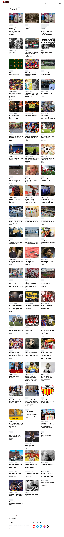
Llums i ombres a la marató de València (46, 434)
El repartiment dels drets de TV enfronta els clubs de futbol (32, 159)
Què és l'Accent (12, 518)
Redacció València (43, 286)
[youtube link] (34, 526)
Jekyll (21, 534)
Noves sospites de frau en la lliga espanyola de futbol (47, 159)
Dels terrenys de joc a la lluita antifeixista (47, 73)
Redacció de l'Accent (29, 56)
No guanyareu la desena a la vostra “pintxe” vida (32, 474)
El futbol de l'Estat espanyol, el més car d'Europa (30, 263)
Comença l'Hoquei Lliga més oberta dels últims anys (31, 137)
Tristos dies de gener (46, 52)
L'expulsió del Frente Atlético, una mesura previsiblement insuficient (15, 95)
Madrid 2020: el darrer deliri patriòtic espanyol (31, 220)
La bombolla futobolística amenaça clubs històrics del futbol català (48, 401)
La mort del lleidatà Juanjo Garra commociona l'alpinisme (16, 201)
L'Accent (42, 96)
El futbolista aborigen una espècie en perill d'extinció (31, 74)
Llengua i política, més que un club (47, 262)
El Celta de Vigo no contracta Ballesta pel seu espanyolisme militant (47, 221)
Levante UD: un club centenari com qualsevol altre (16, 503)
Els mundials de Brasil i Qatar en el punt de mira (47, 94)
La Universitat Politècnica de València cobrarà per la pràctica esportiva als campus (31, 414)
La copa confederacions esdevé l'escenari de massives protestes (15, 180)
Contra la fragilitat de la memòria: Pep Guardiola (15, 494)
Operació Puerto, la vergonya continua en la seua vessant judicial (15, 242)
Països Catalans (43, 26)
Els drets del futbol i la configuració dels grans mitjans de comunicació (47, 475)
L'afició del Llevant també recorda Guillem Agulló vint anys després (16, 221)
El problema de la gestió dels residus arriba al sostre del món (15, 401)
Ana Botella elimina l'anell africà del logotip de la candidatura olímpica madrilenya (47, 425)
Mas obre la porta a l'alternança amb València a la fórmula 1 (31, 201)
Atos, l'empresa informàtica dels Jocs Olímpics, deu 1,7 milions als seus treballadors (47, 32)
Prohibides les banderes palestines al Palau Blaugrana (31, 53)
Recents (7, 3)
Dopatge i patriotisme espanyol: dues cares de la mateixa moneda (32, 466)
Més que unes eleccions (47, 464)
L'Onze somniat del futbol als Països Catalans (16, 73)
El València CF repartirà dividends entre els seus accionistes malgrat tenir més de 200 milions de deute (16, 308)
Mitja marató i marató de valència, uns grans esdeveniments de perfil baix (16, 138)
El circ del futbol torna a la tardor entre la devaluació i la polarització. (47, 138)
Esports (11, 50)
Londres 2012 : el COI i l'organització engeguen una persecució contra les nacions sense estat (16, 355)
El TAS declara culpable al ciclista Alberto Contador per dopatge (16, 425)
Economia (20, 3)
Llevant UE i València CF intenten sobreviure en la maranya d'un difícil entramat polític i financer (47, 332)
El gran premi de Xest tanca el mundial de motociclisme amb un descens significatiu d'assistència (31, 285)
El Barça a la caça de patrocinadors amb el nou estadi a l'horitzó (16, 117)
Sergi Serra (27, 28)
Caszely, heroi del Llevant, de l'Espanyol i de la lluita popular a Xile (32, 95)
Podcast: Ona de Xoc (48, 3)
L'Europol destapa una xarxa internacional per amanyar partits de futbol (32, 242)
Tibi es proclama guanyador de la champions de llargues (31, 330)
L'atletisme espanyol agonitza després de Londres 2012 (46, 283)
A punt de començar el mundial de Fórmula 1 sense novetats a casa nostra (15, 436)
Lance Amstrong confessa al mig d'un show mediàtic (48, 241)
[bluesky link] (47, 526)
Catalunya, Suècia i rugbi (31, 494)
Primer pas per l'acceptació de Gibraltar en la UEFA (16, 330)
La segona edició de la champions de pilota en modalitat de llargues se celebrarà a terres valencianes (31, 402)
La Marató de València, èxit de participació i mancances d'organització (48, 117)
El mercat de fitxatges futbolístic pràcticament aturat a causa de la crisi (31, 354)
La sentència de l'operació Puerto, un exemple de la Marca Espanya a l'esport (47, 201)
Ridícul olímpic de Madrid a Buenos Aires (16, 158)
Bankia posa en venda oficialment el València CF (32, 116)
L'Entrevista (41, 3)
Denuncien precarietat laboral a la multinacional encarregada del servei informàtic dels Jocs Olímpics (15, 30)
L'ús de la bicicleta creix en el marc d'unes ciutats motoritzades (16, 466)
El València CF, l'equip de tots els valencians (16, 262)
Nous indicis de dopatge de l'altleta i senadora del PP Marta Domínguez (31, 180)
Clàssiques (12, 52)
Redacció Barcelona (28, 308)
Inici (3, 3)
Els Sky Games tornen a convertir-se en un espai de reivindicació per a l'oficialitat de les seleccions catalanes (47, 355)
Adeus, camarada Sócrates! (29, 446)
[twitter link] (40, 526)
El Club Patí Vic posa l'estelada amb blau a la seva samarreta (47, 307)
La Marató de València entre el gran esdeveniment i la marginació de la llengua (16, 284)
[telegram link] (37, 526)
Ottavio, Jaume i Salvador (32, 27)
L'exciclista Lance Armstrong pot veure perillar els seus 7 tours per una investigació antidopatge (31, 379)
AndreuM (11, 35)
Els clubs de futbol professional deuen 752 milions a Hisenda (47, 377)
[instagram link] (44, 526)
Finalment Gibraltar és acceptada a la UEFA (47, 179)
